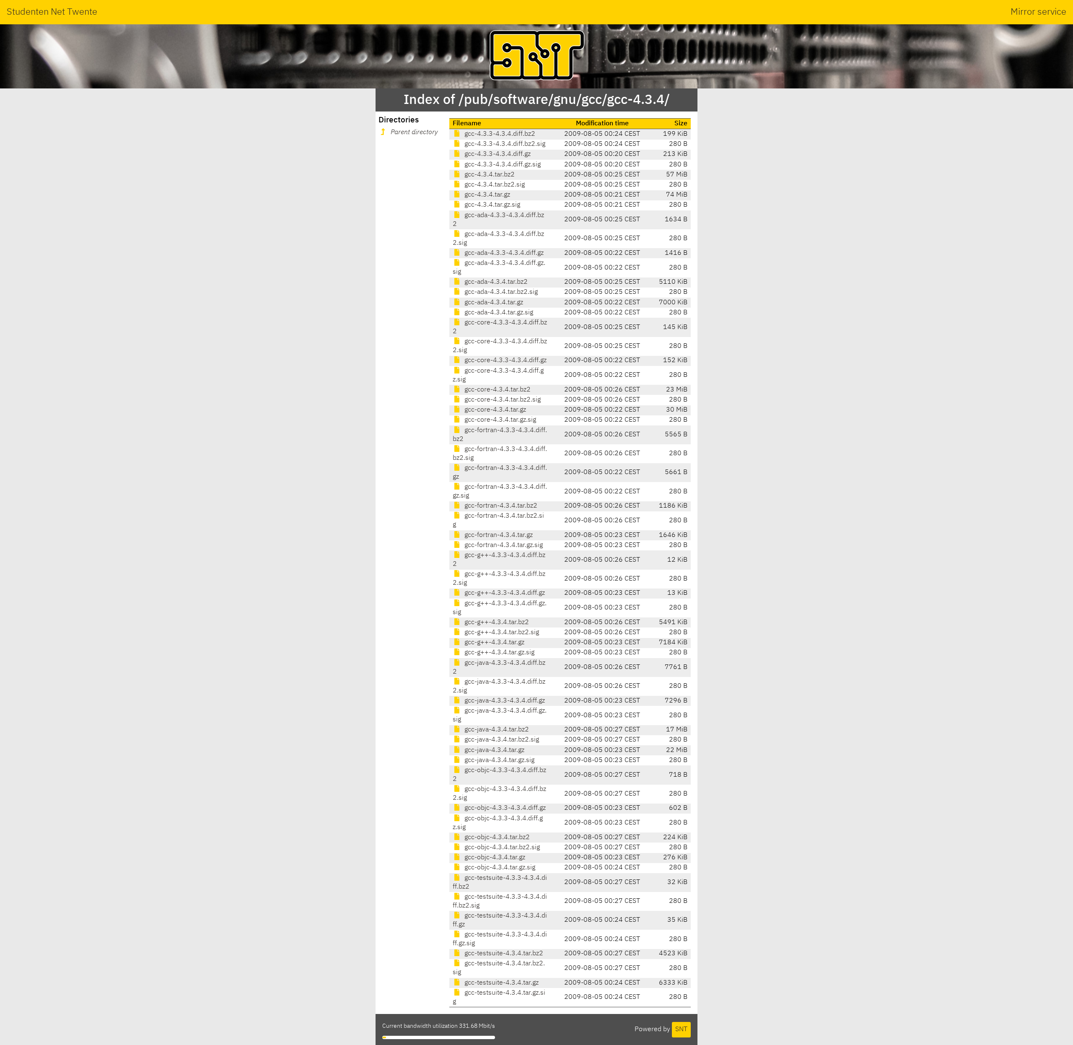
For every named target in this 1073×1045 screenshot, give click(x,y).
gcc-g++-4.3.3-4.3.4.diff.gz (504, 593)
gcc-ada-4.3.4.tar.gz (493, 302)
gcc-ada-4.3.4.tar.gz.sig (498, 312)
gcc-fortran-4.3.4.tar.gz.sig (503, 545)
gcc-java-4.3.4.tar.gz (493, 750)
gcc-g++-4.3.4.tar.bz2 (496, 622)
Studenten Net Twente (52, 12)
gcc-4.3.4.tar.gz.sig (491, 205)
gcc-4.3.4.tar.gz (486, 195)
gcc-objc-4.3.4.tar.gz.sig (499, 867)
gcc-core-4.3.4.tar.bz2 (497, 389)
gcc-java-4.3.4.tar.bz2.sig (501, 739)
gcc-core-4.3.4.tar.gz (494, 410)
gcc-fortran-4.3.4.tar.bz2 (500, 506)
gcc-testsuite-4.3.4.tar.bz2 (503, 953)
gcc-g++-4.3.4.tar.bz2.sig (501, 632)
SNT (681, 1029)
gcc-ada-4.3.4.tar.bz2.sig (500, 292)
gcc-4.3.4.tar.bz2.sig (494, 185)
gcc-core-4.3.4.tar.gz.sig (499, 420)
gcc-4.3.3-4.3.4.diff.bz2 (499, 134)
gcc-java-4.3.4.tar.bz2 (496, 729)
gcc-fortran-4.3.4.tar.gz (498, 535)
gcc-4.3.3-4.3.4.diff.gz (497, 154)
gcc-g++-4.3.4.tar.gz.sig (498, 652)
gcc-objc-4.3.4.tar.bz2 (496, 837)
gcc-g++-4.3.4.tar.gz (493, 642)
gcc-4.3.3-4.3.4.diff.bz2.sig (504, 144)
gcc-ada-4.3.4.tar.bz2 (495, 282)
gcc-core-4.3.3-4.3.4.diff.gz (505, 360)
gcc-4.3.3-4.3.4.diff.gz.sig (502, 164)
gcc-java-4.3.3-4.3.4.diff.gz (504, 701)
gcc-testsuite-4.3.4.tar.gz (501, 983)
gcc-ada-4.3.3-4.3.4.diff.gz (503, 253)
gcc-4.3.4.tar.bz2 (489, 174)
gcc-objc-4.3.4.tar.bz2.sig (501, 847)
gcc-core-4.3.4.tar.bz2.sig (502, 400)
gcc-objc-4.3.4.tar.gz (494, 857)
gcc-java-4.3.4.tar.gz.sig (498, 760)
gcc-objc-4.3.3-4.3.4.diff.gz (504, 808)
